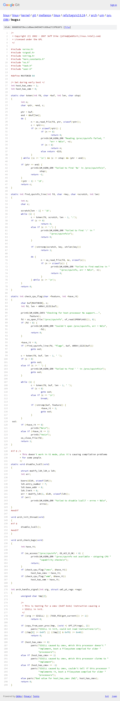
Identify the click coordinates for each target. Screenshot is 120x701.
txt (107, 696)
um (102, 15)
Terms (36, 696)
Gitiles (19, 696)
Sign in (113, 4)
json (114, 696)
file (67, 27)
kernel (25, 15)
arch (94, 15)
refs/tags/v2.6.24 (74, 15)
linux (6, 15)
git (34, 15)
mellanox (45, 15)
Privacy (27, 696)
